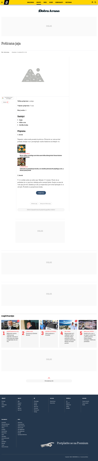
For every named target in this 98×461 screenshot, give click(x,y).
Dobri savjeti (59, 2)
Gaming (35, 411)
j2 (34, 398)
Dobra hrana (6, 52)
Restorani (69, 2)
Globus (3, 427)
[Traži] (95, 2)
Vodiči (51, 2)
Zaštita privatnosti (21, 425)
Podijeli (4, 102)
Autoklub (3, 429)
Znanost (35, 403)
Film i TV (68, 403)
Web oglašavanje (21, 429)
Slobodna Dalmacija (5, 424)
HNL (19, 401)
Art (66, 401)
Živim (3, 439)
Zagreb (3, 406)
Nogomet (19, 403)
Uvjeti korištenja (21, 424)
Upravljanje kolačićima (22, 434)
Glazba (67, 406)
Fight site (19, 408)
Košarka (19, 404)
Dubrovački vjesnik (5, 438)
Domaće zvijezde (85, 401)
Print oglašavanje (21, 431)
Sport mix (19, 410)
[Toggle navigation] (1, 2)
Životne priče (36, 410)
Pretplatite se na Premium (72, 443)
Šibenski (3, 443)
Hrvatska (3, 401)
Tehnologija (36, 401)
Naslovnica (30, 2)
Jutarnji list (4, 422)
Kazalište (68, 408)
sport (19, 398)
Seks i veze (36, 406)
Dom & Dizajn (4, 431)
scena (84, 398)
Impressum (20, 422)
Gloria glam (4, 436)
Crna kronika (4, 404)
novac (52, 398)
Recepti (39, 2)
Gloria (3, 434)
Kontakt (19, 432)
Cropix (3, 445)
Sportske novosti (5, 425)
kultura (68, 398)
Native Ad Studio (5, 446)
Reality (83, 404)
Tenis (19, 406)
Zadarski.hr (4, 441)
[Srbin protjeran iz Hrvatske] (49, 325)
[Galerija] (33, 74)
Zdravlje (35, 404)
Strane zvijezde (85, 403)
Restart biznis (52, 401)
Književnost (68, 404)
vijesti (3, 398)
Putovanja (36, 408)
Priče (45, 2)
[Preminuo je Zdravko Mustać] (30, 325)
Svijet (3, 403)
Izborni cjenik (20, 427)
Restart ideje (52, 403)
